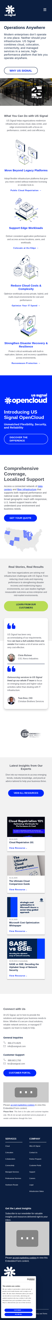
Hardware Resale (11, 1185)
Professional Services (13, 1178)
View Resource (17, 848)
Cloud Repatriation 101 (21, 842)
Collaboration (10, 1159)
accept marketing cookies (23, 1105)
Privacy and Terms (40, 1314)
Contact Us (33, 1153)
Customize (17, 1310)
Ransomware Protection (25, 363)
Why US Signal (21, 70)
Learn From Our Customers (26, 606)
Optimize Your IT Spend (25, 305)
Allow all (18, 1314)
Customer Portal (20, 1073)
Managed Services (12, 1172)
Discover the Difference (19, 439)
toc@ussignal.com (16, 1064)
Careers (32, 1178)
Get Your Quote (20, 518)
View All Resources (26, 793)
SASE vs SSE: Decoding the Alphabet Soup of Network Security (24, 967)
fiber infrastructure (27, 489)
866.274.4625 (14, 1043)
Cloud (7, 1146)
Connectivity (23, 961)
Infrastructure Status (36, 1191)
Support (32, 1172)
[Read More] (26, 907)
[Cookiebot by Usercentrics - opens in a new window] (31, 1279)
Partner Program (35, 1159)
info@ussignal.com (16, 1046)
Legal (31, 1185)
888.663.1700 (14, 1060)
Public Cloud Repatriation (25, 190)
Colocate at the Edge (25, 248)
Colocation (9, 1153)
